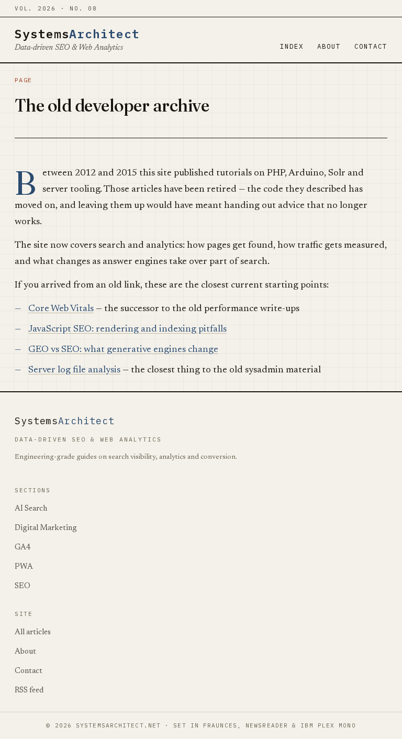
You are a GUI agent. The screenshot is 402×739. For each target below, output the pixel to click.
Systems (77, 34)
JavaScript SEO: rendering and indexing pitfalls (127, 329)
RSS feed (29, 690)
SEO (22, 586)
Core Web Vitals (61, 309)
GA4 (23, 548)
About (329, 46)
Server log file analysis (74, 370)
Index (292, 46)
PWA (24, 567)
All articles (33, 632)
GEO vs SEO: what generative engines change (123, 350)
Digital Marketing (46, 528)
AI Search (31, 509)
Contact (370, 46)
